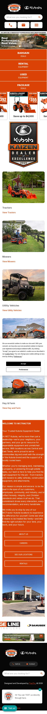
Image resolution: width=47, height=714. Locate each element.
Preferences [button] (18, 356)
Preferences (23, 370)
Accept (23, 364)
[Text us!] (9, 708)
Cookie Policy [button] (9, 354)
